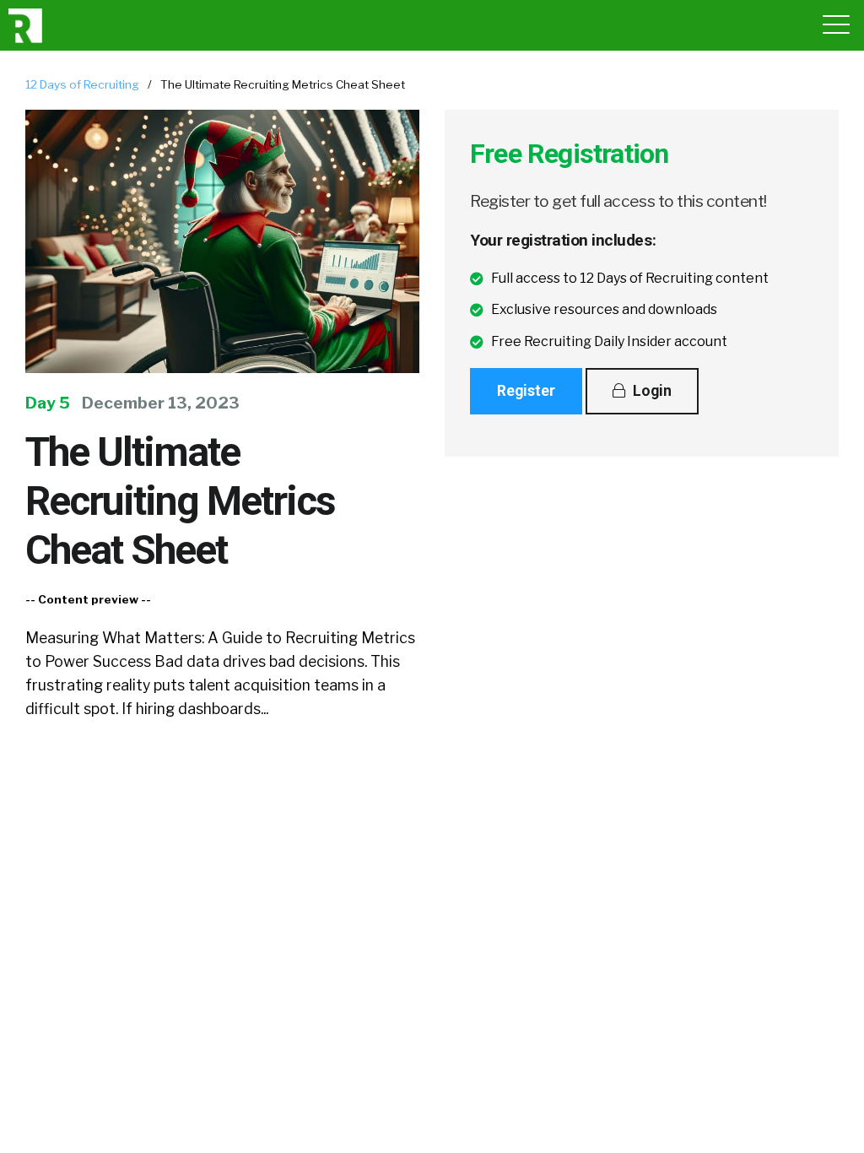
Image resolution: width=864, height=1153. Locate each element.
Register (526, 390)
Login (650, 390)
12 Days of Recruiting (82, 84)
